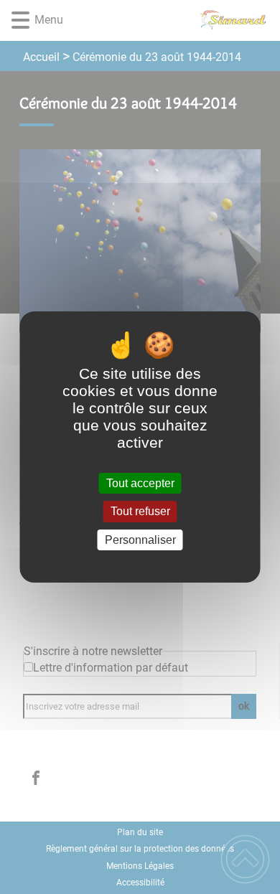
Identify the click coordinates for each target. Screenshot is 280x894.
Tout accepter (140, 483)
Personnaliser (140, 540)
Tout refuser (140, 512)
